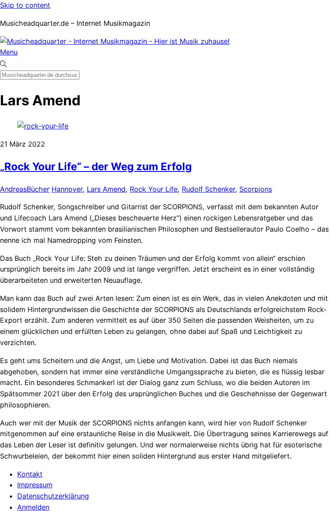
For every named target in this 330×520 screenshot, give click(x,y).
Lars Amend (106, 189)
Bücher (38, 189)
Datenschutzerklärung (53, 496)
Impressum (34, 484)
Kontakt (30, 474)
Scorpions (255, 189)
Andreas (13, 189)
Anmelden (33, 507)
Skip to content (25, 5)
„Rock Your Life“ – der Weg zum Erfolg (96, 166)
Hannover (67, 189)
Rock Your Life (153, 189)
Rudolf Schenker (208, 189)
